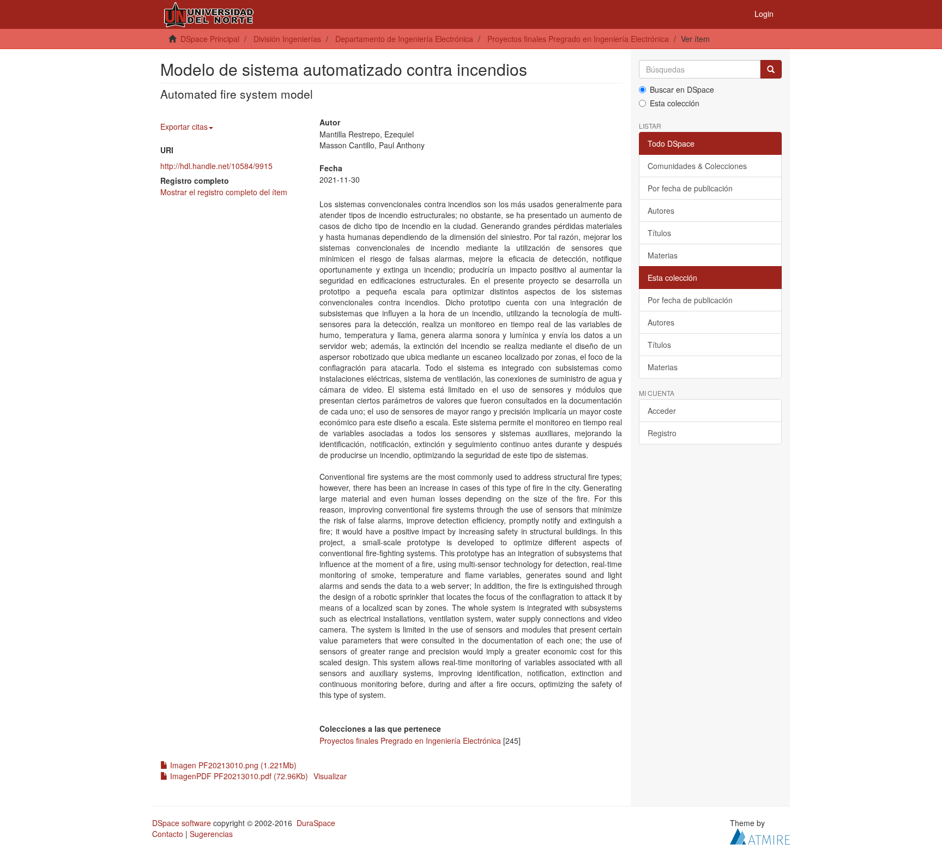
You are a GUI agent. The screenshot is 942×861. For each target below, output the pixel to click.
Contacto (167, 833)
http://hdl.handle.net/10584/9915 (216, 165)
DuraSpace (316, 822)
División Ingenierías (287, 38)
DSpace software (181, 822)
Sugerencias (211, 833)
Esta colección (674, 103)
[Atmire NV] (760, 834)
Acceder (662, 410)
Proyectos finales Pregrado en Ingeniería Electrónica (578, 38)
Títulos (659, 232)
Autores (661, 210)
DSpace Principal (209, 38)
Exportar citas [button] (184, 126)
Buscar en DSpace (682, 89)
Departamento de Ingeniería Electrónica (404, 38)
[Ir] (771, 69)
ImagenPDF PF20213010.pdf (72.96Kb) (238, 775)
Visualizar (330, 775)
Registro (662, 433)
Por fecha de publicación (690, 188)
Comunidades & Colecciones (697, 165)
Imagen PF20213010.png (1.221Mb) (232, 765)
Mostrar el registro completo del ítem (223, 191)
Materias (663, 255)
